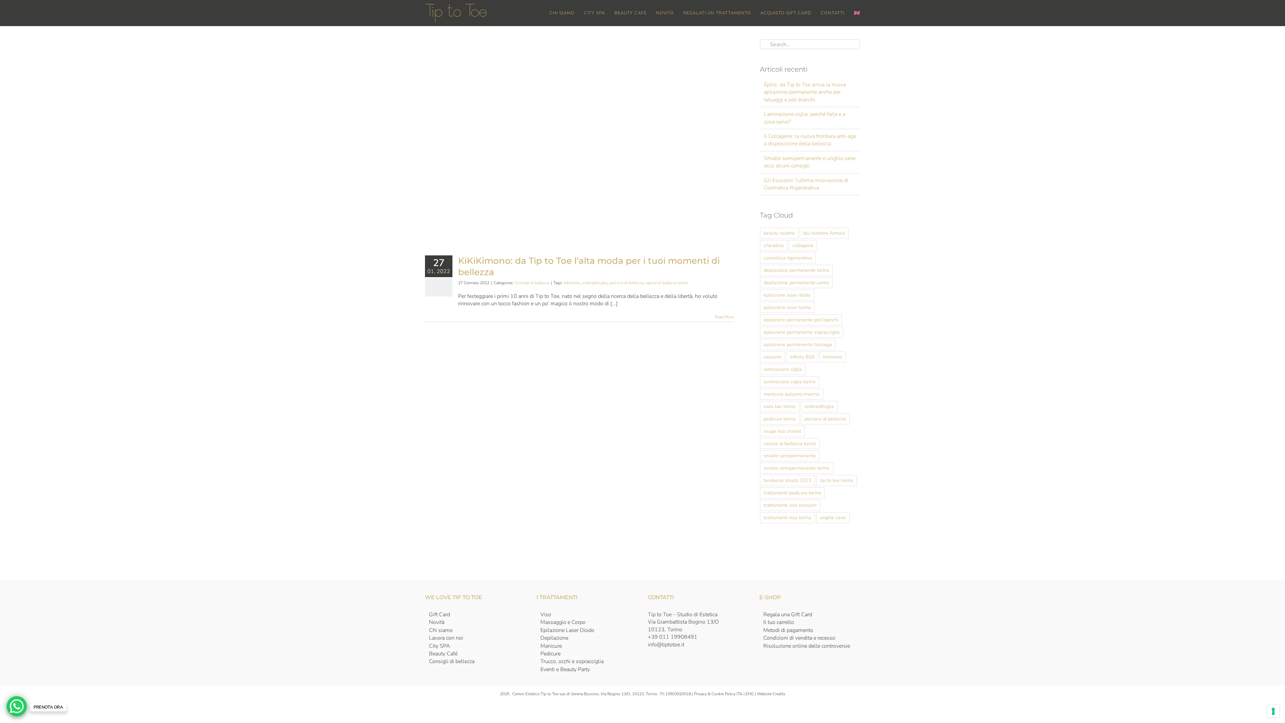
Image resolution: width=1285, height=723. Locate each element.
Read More (724, 317)
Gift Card (439, 614)
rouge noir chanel (782, 431)
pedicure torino (780, 418)
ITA (740, 694)
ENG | (751, 694)
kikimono (572, 283)
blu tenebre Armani (824, 233)
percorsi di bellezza (626, 283)
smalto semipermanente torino (797, 468)
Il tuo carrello (778, 622)
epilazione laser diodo (787, 295)
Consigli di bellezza (532, 283)
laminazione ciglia (783, 369)
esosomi (772, 356)
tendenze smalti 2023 (787, 480)
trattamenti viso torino (787, 517)
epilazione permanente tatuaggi (798, 344)
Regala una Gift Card (787, 614)
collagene (802, 245)
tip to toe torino (836, 480)
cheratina (774, 245)
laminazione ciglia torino (790, 381)
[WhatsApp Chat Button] (17, 706)
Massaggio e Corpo (563, 622)
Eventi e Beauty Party (565, 669)
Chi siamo (441, 630)
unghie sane (833, 517)
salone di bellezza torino (666, 283)
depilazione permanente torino (796, 270)
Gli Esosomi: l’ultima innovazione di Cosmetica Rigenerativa (806, 184)
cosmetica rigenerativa (788, 257)
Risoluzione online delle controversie (806, 646)
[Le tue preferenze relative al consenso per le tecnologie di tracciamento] (1273, 711)
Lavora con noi (446, 638)
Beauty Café (443, 653)
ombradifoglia (594, 283)
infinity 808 (802, 356)
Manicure (551, 646)
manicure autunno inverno (792, 394)
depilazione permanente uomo (796, 282)
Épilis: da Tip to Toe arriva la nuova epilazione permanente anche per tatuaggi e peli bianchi (805, 92)
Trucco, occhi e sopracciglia (572, 661)
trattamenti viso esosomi (790, 505)
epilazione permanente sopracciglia (802, 332)
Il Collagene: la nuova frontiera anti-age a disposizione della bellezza (810, 140)
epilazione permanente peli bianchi (801, 319)
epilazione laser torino (787, 307)
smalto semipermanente (790, 455)
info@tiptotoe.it (666, 644)
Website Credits (771, 694)
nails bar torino (780, 406)
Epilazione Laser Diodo (567, 630)
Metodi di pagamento (788, 630)
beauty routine (779, 233)
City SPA (439, 646)
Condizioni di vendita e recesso (799, 638)
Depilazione (554, 638)
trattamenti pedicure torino (792, 492)
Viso (545, 614)
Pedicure (550, 653)
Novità (436, 622)
